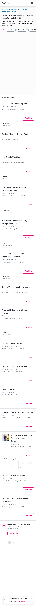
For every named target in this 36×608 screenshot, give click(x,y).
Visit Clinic (28, 118)
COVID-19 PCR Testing (9, 11)
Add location (13, 533)
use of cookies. (22, 601)
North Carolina (22, 9)
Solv (3, 9)
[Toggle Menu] (31, 3)
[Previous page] (2, 542)
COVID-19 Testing (11, 9)
